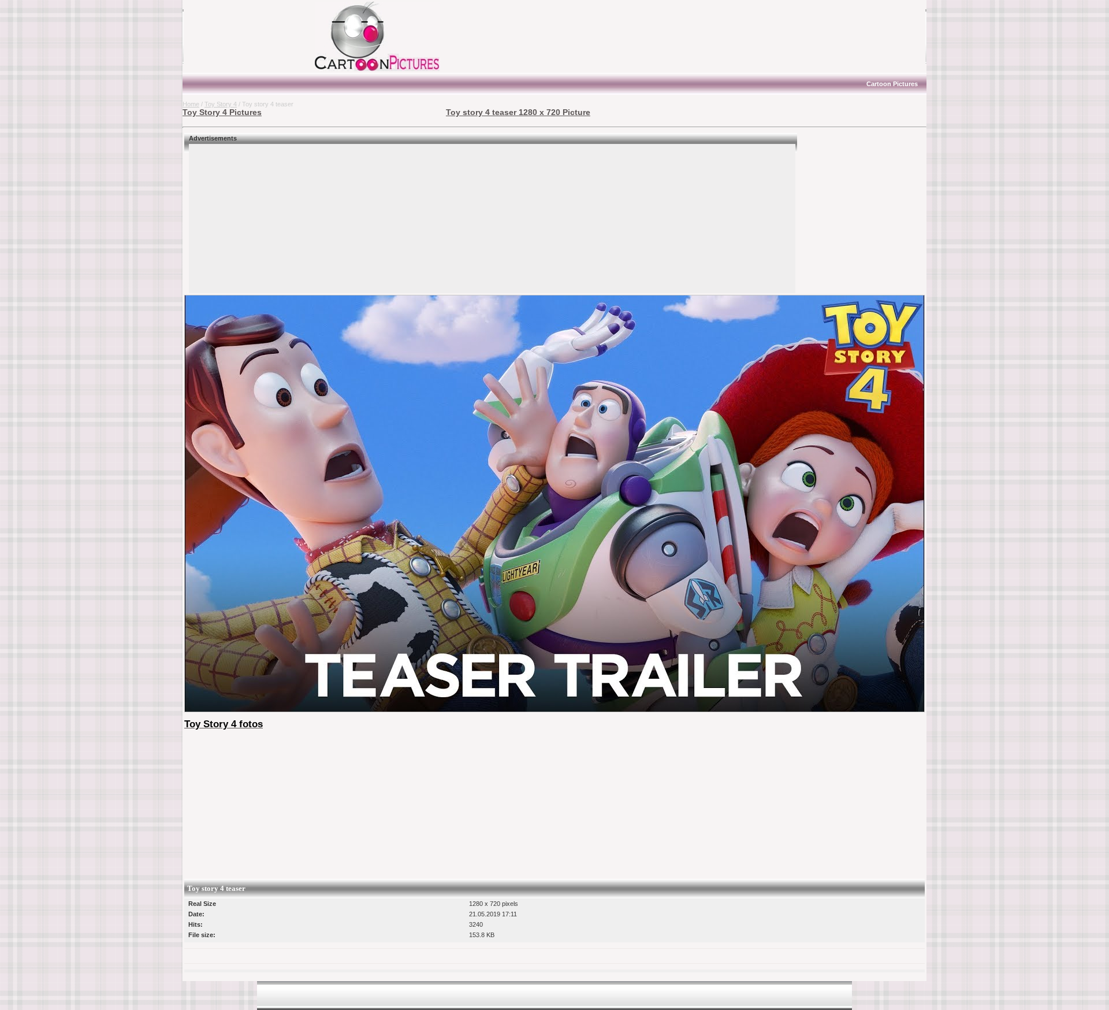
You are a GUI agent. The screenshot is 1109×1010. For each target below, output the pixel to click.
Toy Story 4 (220, 104)
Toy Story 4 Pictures (222, 112)
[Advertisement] (254, 36)
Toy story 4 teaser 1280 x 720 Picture (518, 112)
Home (191, 104)
